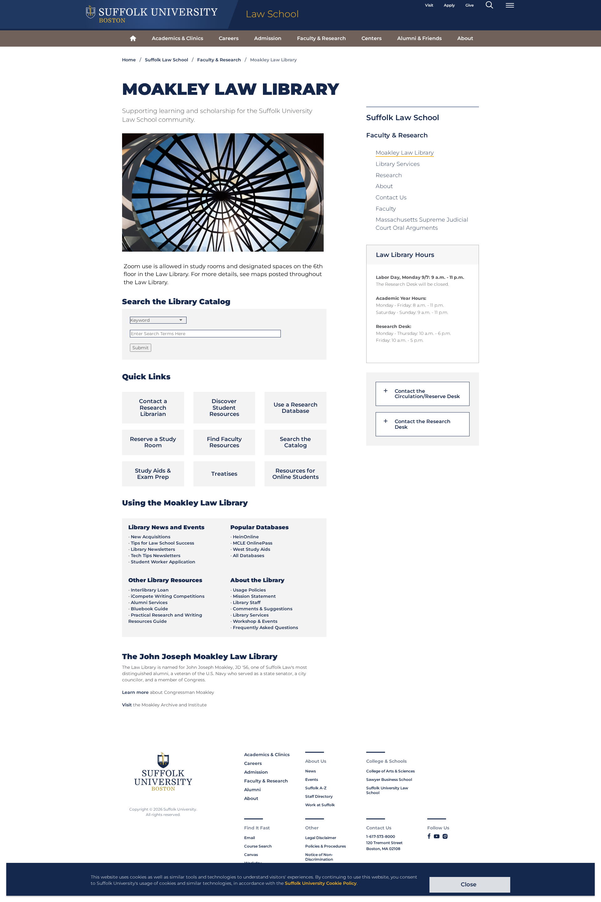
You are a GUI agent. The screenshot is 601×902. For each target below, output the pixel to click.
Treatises (224, 473)
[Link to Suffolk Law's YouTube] (436, 836)
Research (389, 175)
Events (311, 779)
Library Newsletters (153, 549)
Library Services (398, 164)
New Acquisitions (150, 537)
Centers (372, 38)
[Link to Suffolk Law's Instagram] (445, 836)
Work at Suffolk (320, 804)
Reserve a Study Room (153, 442)
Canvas (251, 854)
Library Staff (246, 602)
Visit (429, 5)
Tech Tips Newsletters (155, 555)
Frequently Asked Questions (265, 627)
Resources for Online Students (295, 473)
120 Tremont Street (384, 842)
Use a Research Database (295, 407)
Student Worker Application (163, 562)
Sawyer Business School (389, 779)
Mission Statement (254, 596)
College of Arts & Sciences (390, 771)
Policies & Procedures (325, 846)
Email (249, 837)
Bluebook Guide (149, 609)
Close (468, 884)
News (310, 771)
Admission (267, 38)
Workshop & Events (255, 621)
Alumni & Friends (419, 38)
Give (469, 5)
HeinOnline (246, 537)
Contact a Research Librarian (153, 408)
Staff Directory (319, 796)
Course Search (258, 846)
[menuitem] (133, 38)
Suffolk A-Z (315, 788)
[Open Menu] (510, 5)
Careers (229, 38)
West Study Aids (251, 549)
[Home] (133, 38)
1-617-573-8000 (380, 836)
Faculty (386, 208)
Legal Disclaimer (320, 837)
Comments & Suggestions (262, 609)
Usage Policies (249, 590)
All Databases (248, 555)
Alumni (252, 789)
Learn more (135, 692)
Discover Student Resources (224, 408)
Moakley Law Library (405, 152)
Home (129, 60)
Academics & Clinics (177, 38)
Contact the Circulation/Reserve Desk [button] (427, 393)
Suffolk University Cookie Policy (321, 883)
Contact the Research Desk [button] (422, 424)
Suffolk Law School (166, 60)
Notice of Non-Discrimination (319, 857)
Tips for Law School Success (162, 543)
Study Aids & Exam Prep (153, 473)
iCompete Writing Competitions (167, 596)
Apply (449, 5)
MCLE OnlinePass (252, 543)
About (465, 38)
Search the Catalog (295, 442)
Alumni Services (149, 602)
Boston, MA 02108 (383, 848)
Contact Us (391, 197)
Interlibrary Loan (150, 590)
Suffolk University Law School (387, 790)
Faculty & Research (321, 38)
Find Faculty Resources (224, 442)
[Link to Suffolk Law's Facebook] (429, 836)
